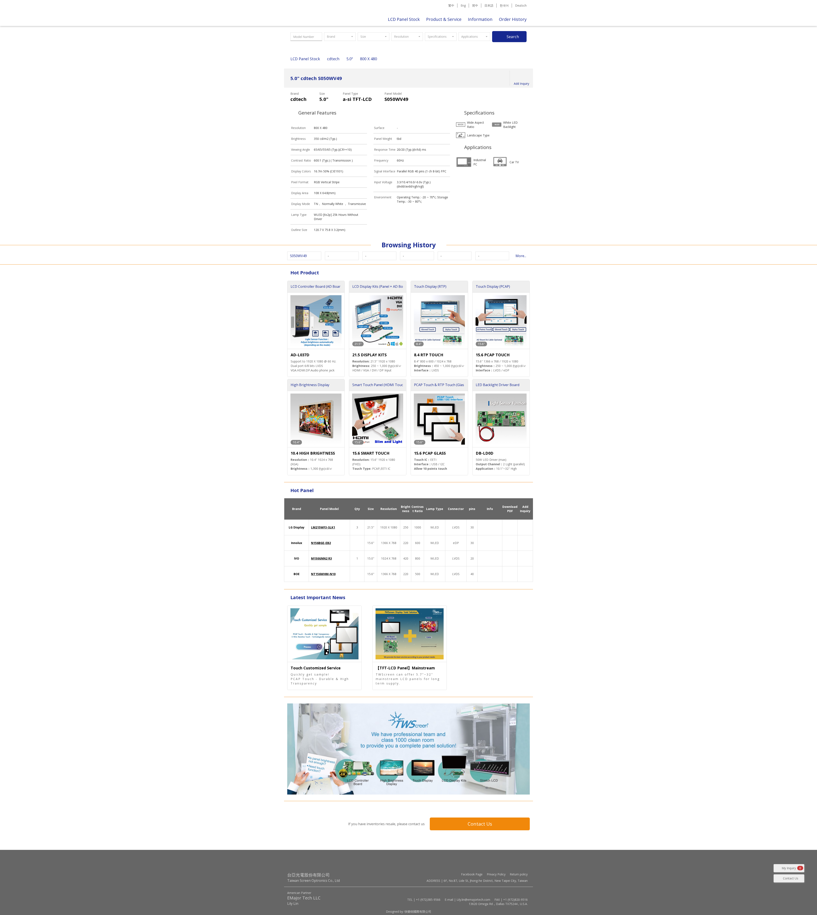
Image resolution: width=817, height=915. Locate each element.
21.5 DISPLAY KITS (369, 354)
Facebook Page (472, 874)
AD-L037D (300, 354)
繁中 (451, 5)
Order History (513, 19)
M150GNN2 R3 (321, 558)
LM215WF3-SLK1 (323, 527)
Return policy (519, 874)
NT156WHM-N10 (323, 574)
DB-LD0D (484, 453)
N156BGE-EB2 (321, 543)
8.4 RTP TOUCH (428, 354)
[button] (340, 36)
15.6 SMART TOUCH (370, 453)
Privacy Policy (496, 874)
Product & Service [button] (443, 19)
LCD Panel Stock (404, 19)
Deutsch (521, 5)
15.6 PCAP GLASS (430, 453)
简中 (475, 5)
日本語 (488, 5)
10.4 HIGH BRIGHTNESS (313, 453)
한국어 (504, 5)
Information (480, 19)
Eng (463, 5)
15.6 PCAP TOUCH (493, 354)
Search (513, 36)
